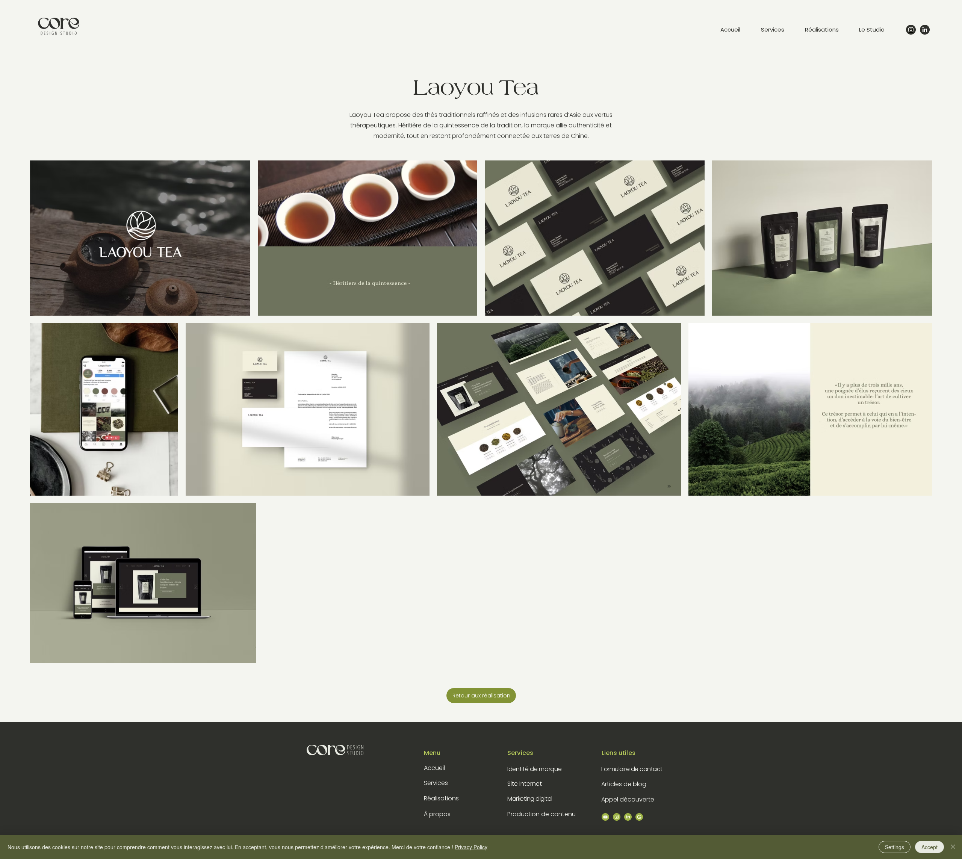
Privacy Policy (471, 847)
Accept (929, 847)
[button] (878, 29)
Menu (432, 753)
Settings (894, 847)
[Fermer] (952, 847)
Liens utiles (618, 753)
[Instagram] (911, 30)
